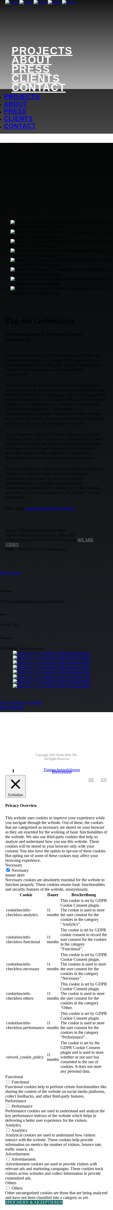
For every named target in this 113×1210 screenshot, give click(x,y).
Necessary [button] (13, 865)
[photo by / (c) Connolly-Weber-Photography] (52, 653)
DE (91, 780)
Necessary (20, 870)
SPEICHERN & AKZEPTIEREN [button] (34, 1202)
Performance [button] (15, 1101)
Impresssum (61, 771)
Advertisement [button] (17, 1154)
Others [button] (10, 1183)
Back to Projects (10, 572)
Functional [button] (14, 1077)
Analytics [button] (13, 1125)
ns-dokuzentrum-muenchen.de (50, 508)
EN (104, 780)
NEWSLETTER (57, 725)
